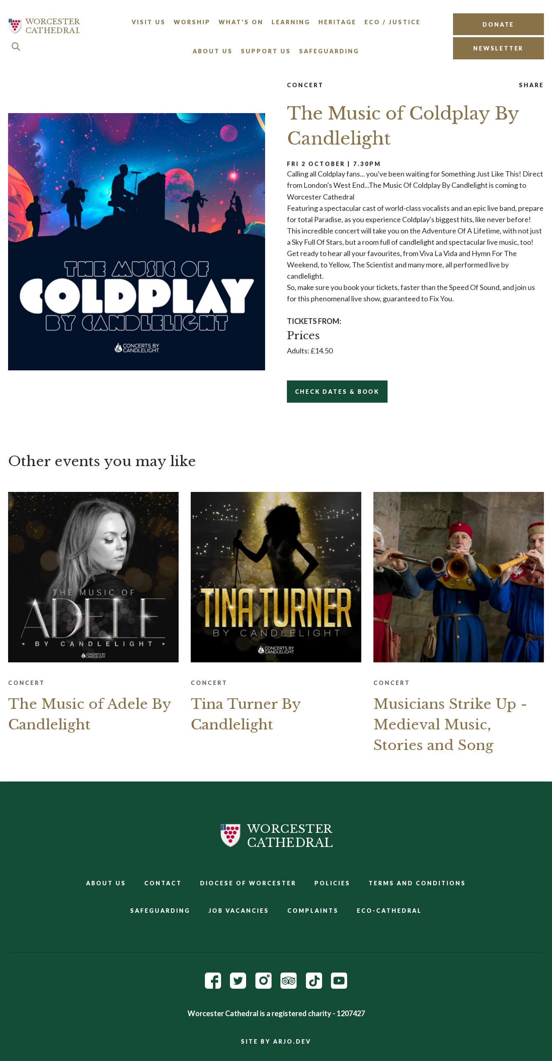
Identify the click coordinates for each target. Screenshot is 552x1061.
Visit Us (149, 22)
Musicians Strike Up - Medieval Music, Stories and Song (450, 724)
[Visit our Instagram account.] (263, 985)
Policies (332, 883)
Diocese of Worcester (248, 883)
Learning (291, 22)
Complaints (313, 910)
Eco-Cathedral (389, 910)
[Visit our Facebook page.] (213, 985)
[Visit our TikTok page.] (314, 985)
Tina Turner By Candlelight (246, 714)
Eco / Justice (392, 22)
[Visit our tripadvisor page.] (288, 985)
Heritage (337, 22)
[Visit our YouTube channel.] (339, 985)
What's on (241, 22)
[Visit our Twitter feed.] (238, 985)
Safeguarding (329, 51)
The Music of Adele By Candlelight (89, 714)
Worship (192, 22)
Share (531, 85)
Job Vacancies (239, 910)
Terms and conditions (417, 883)
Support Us (266, 51)
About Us (213, 51)
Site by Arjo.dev (276, 1041)
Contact (163, 883)
